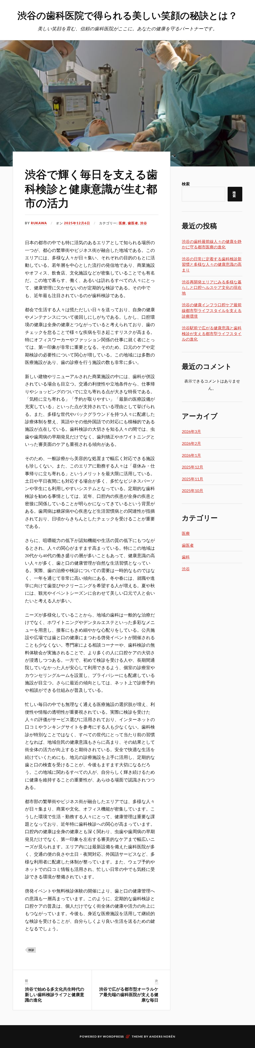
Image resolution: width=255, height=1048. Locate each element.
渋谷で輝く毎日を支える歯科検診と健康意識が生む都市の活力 (91, 188)
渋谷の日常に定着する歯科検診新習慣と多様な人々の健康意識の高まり (212, 264)
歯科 (186, 556)
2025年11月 (192, 478)
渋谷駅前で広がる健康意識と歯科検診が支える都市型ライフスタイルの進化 (212, 333)
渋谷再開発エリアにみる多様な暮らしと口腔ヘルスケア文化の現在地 (212, 287)
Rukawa (39, 223)
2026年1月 (191, 455)
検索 (186, 183)
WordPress (113, 1036)
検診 (31, 949)
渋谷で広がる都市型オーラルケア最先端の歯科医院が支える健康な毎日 (128, 994)
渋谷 (143, 223)
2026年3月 (191, 431)
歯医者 (133, 223)
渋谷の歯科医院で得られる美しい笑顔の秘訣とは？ (127, 15)
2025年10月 (192, 490)
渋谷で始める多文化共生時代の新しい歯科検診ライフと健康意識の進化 (54, 994)
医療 (122, 223)
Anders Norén (162, 1036)
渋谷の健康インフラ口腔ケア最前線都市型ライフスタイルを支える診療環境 (212, 310)
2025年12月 (192, 467)
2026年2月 (191, 443)
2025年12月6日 (77, 223)
